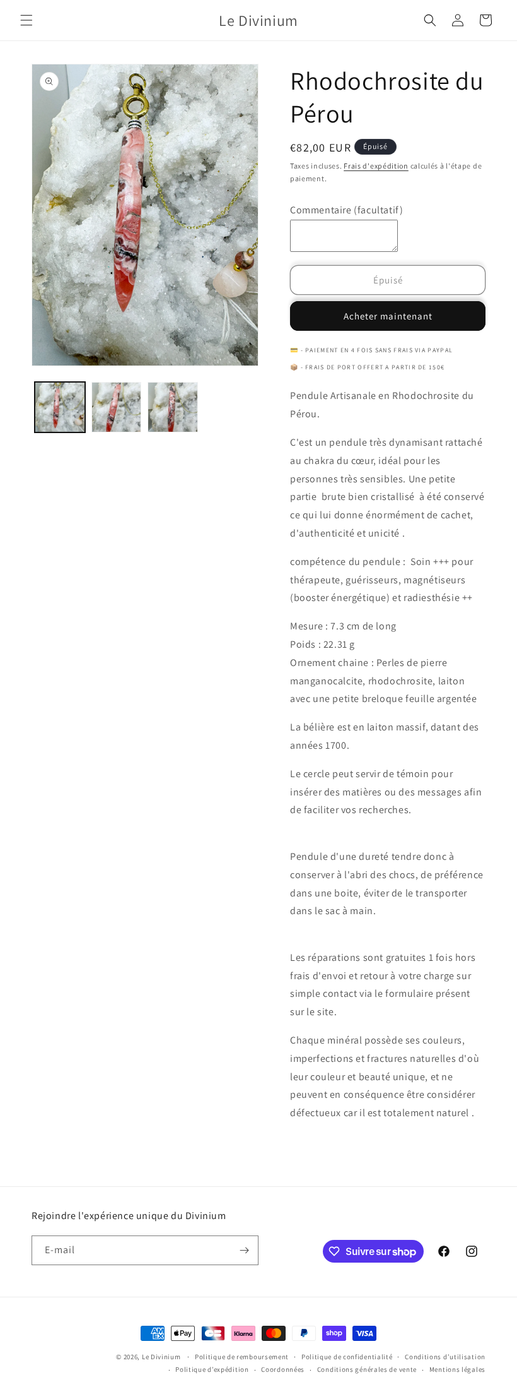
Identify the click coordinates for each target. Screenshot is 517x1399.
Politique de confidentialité (347, 1356)
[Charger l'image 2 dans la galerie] (116, 407)
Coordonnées (283, 1369)
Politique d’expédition (211, 1369)
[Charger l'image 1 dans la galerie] (60, 407)
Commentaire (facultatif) (346, 210)
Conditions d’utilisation (445, 1356)
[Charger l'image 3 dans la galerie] (173, 407)
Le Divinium (161, 1356)
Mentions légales (457, 1369)
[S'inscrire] (244, 1250)
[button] (26, 20)
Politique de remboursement (242, 1356)
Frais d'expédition (376, 165)
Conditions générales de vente (367, 1369)
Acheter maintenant (388, 316)
